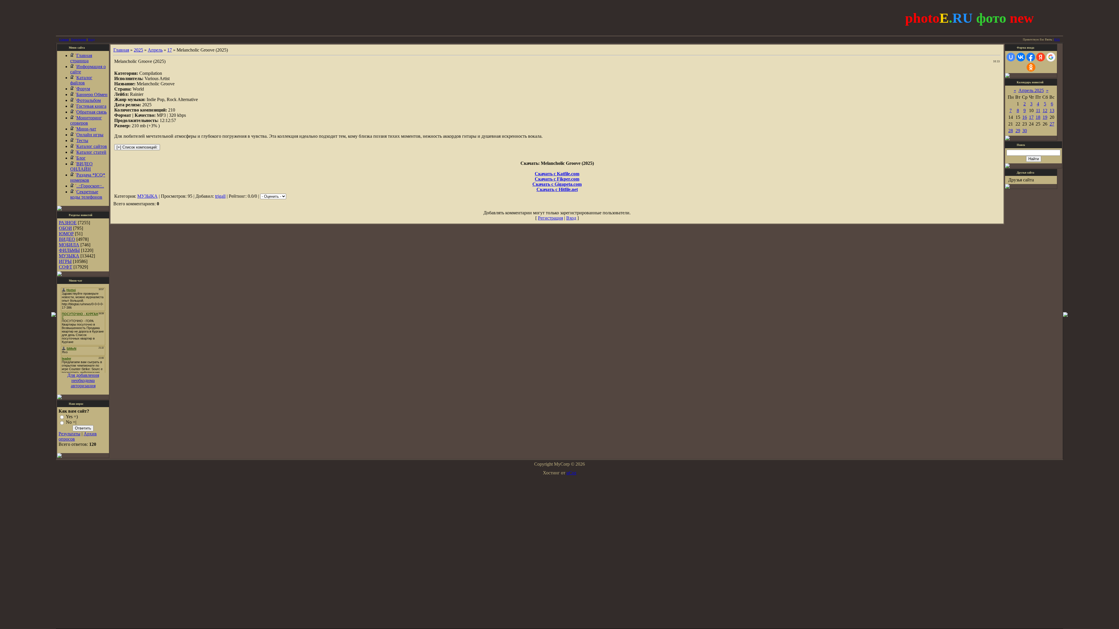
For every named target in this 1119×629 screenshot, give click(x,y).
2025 (138, 49)
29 (1018, 130)
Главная (64, 39)
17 (169, 49)
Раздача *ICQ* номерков (87, 177)
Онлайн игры (89, 134)
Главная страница (81, 58)
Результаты (69, 433)
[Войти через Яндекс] (1040, 57)
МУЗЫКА (69, 255)
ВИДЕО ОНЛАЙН (81, 166)
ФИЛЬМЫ (69, 250)
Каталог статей (91, 152)
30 (1024, 130)
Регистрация (78, 39)
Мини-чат (86, 128)
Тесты (82, 140)
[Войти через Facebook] (1030, 57)
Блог (81, 158)
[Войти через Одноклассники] (1031, 67)
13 (1052, 110)
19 (1045, 117)
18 (1038, 117)
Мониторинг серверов (86, 120)
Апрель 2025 (1031, 90)
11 (1038, 110)
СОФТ (65, 266)
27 (1052, 123)
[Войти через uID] (1011, 57)
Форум (83, 88)
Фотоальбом (88, 100)
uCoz (571, 472)
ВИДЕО (67, 239)
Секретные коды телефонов (86, 194)
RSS (1057, 39)
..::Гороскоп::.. (90, 185)
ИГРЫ (65, 261)
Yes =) (72, 416)
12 (1045, 110)
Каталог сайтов (91, 146)
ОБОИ (65, 228)
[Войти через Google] (1050, 57)
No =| (71, 422)
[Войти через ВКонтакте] (1020, 57)
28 (1010, 130)
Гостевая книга (91, 106)
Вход (91, 39)
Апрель (155, 49)
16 (1024, 117)
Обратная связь (91, 111)
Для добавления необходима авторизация (83, 380)
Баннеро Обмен (92, 94)
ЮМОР (66, 233)
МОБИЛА (69, 244)
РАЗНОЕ (68, 222)
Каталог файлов (81, 80)
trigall (220, 196)
